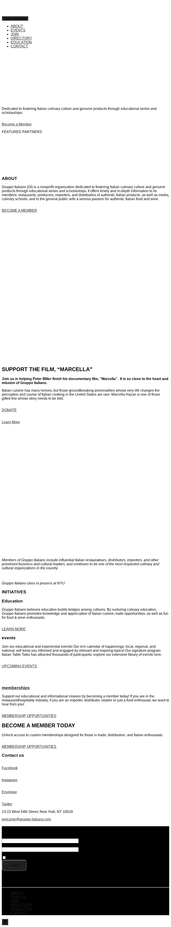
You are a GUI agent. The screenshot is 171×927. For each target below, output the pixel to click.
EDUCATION (21, 42)
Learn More (11, 422)
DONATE (9, 410)
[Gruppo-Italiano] (30, 14)
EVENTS (18, 30)
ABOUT (17, 26)
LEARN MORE (14, 629)
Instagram (9, 780)
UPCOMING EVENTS (19, 666)
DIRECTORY (21, 38)
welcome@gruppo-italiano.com (26, 819)
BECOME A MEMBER (19, 210)
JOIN (15, 34)
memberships (16, 687)
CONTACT (19, 46)
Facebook (10, 768)
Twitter (7, 804)
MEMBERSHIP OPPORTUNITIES (29, 716)
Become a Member (17, 124)
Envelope (9, 792)
